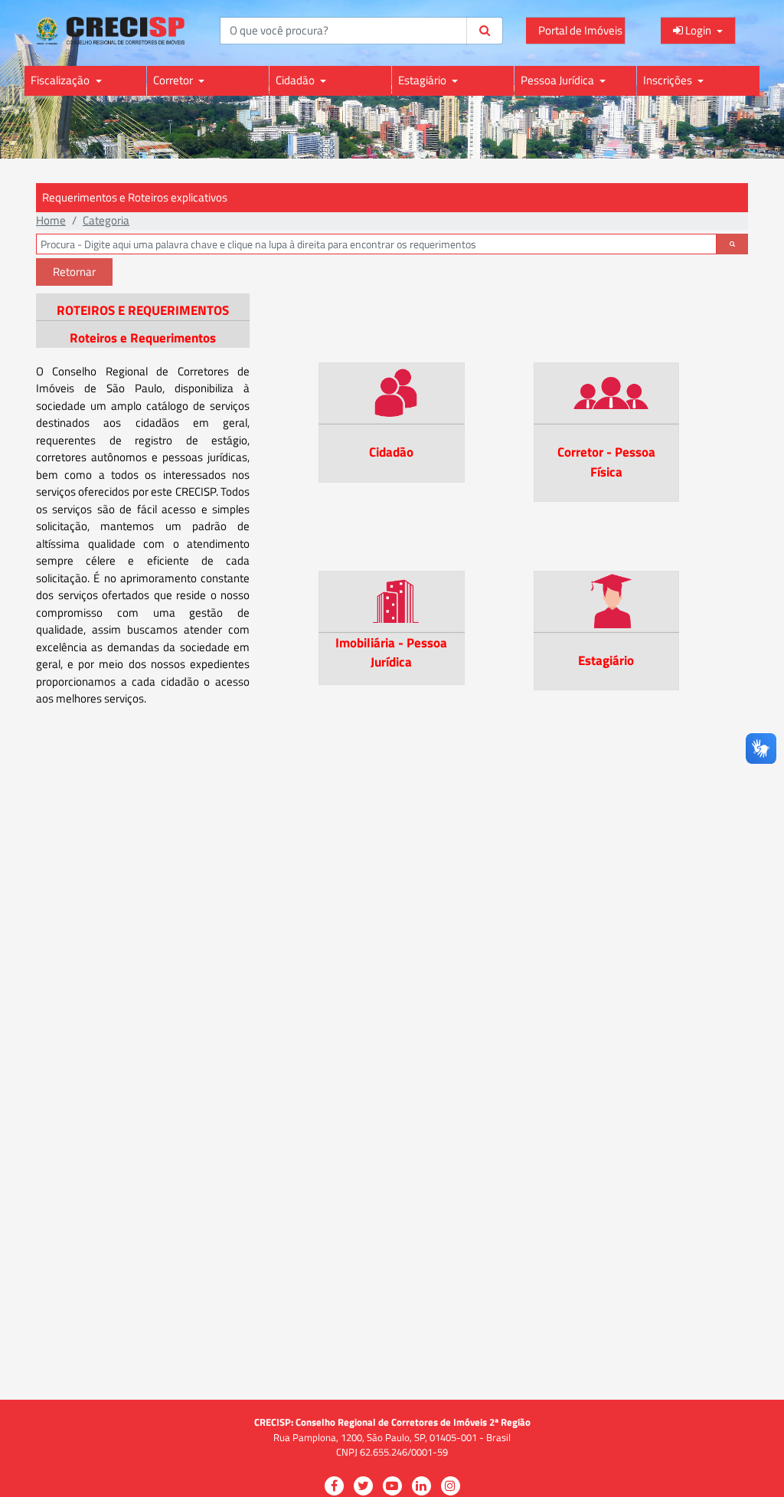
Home (51, 220)
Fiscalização (61, 80)
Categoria (106, 220)
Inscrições (668, 80)
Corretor (174, 80)
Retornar (74, 271)
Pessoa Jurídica (558, 80)
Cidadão (296, 80)
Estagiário (423, 80)
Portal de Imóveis (580, 30)
